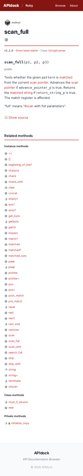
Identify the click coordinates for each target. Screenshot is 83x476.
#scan (28, 106)
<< (10, 153)
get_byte (14, 216)
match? (13, 238)
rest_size (14, 324)
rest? (12, 318)
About (74, 5)
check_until (16, 181)
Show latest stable (27, 50)
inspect (13, 233)
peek (12, 261)
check (12, 176)
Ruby (29, 5)
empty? (13, 198)
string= (13, 375)
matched (65, 77)
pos (11, 284)
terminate (15, 380)
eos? (11, 204)
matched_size (17, 255)
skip (11, 358)
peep (12, 267)
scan (33, 82)
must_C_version (18, 402)
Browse (60, 5)
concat (13, 193)
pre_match (15, 301)
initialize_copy (20, 423)
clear (12, 187)
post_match (16, 295)
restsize (14, 329)
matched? (15, 250)
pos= (12, 289)
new (11, 407)
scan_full (14, 341)
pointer (43, 82)
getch (12, 227)
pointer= (14, 278)
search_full (15, 352)
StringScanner (57, 50)
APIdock (11, 5)
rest (11, 312)
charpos (14, 170)
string (28, 93)
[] (10, 159)
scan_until (15, 346)
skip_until (14, 363)
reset (12, 307)
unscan (13, 386)
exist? (12, 210)
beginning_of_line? (20, 164)
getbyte (14, 221)
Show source (18, 117)
